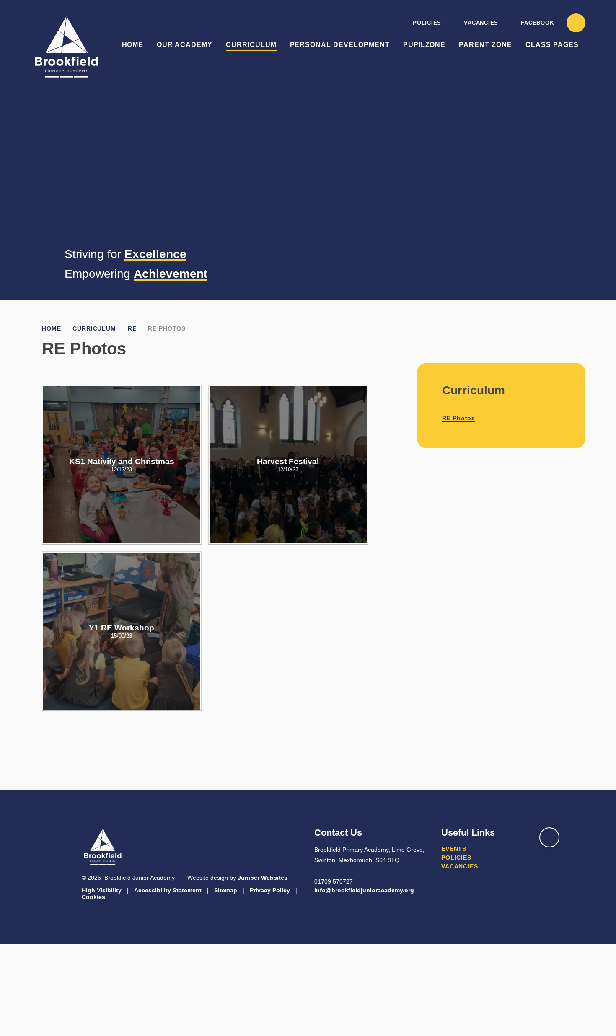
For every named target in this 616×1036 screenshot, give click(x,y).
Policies (427, 23)
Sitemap (225, 890)
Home (51, 328)
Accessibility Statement (168, 890)
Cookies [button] (93, 897)
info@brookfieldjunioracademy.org (364, 890)
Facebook (537, 23)
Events (453, 848)
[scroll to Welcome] (549, 837)
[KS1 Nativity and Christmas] (121, 464)
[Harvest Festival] (288, 464)
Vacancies (481, 23)
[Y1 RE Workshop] (121, 631)
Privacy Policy (270, 890)
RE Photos (167, 328)
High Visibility (102, 890)
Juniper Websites (262, 877)
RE (132, 328)
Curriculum (94, 328)
